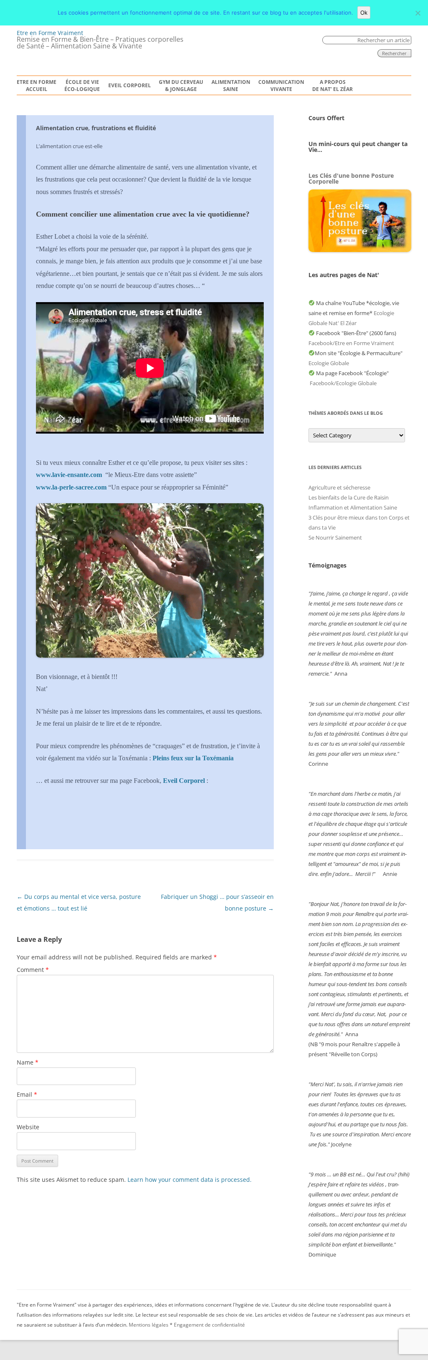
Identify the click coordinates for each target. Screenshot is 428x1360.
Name (27, 1062)
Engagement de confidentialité (209, 1324)
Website (28, 1127)
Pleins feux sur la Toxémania (193, 758)
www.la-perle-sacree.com (71, 487)
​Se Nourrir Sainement (335, 537)
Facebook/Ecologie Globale (343, 383)
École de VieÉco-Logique (82, 86)
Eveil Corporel (129, 85)
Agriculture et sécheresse (339, 487)
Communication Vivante (281, 86)
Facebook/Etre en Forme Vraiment (351, 343)
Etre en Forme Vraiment (50, 33)
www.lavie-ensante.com (69, 474)
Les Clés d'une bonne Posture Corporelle (351, 178)
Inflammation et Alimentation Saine (352, 507)
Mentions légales (148, 1324)
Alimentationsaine (230, 86)
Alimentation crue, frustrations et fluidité (96, 128)
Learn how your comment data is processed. (189, 1179)
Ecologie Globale (328, 363)
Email (27, 1094)
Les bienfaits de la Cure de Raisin (348, 497)
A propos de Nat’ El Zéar (332, 86)
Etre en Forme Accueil (36, 86)
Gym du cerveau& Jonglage (181, 86)
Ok (363, 12)
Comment (33, 970)
